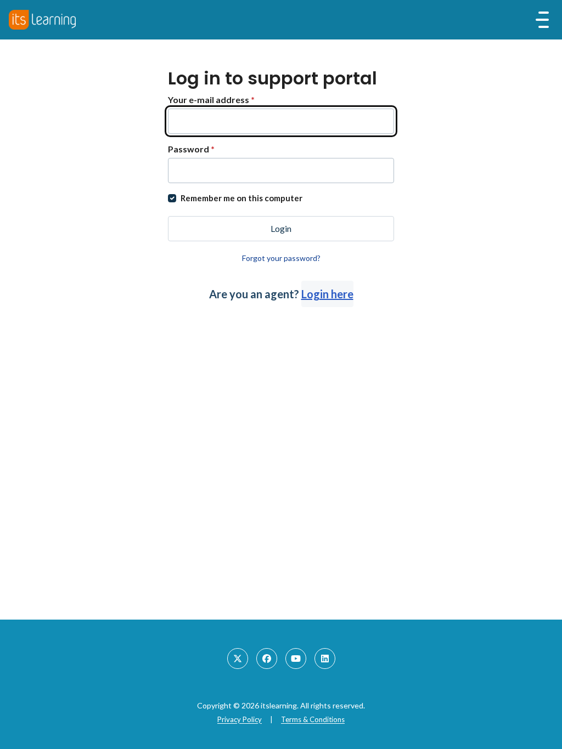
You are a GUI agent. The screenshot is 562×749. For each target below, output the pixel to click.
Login (281, 228)
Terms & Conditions (313, 719)
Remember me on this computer (241, 198)
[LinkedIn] (324, 658)
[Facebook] (266, 658)
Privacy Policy (239, 719)
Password (191, 149)
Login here (327, 293)
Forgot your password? (281, 258)
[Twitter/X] (237, 658)
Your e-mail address (211, 99)
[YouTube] (295, 658)
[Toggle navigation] (542, 19)
